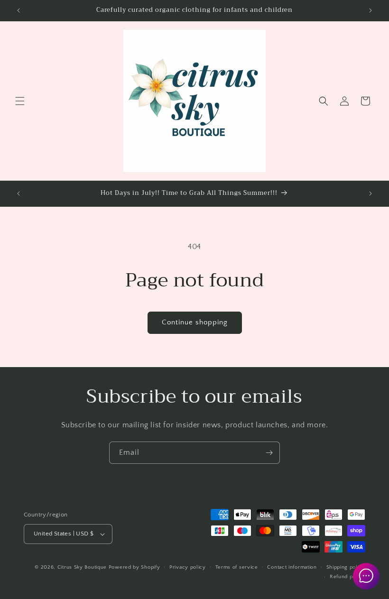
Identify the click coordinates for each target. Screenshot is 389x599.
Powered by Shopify (134, 567)
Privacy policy (187, 567)
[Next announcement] (370, 10)
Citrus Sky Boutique (82, 567)
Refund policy (347, 577)
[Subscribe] (269, 453)
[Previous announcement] (18, 10)
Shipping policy (346, 567)
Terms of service (236, 567)
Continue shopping (195, 322)
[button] (19, 101)
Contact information (291, 567)
